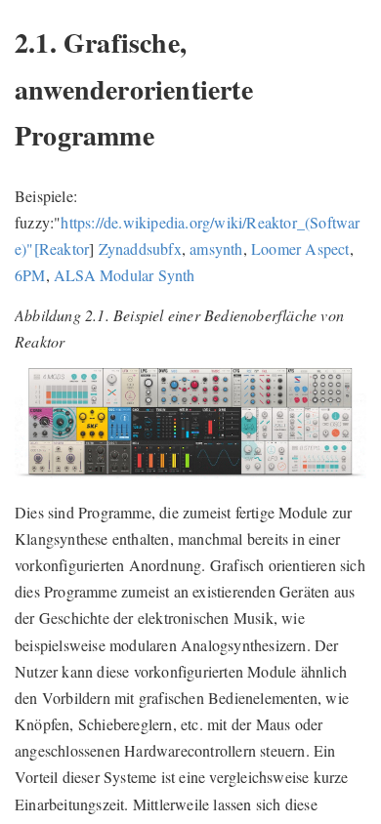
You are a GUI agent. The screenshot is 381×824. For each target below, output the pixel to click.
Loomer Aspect (300, 248)
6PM (30, 275)
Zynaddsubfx (140, 248)
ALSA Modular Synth (124, 275)
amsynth (216, 248)
